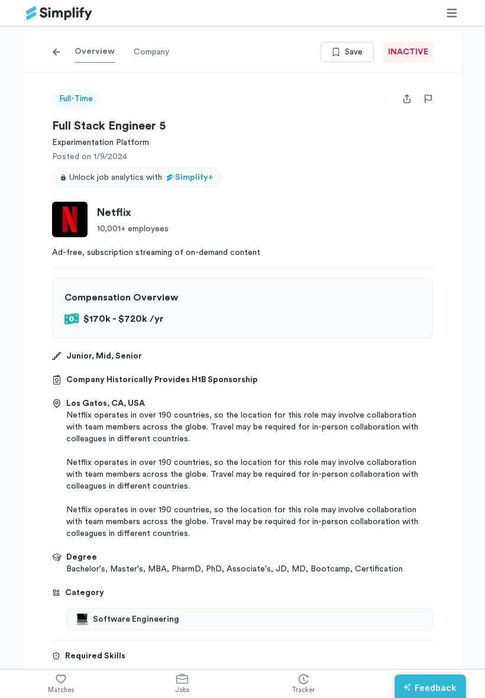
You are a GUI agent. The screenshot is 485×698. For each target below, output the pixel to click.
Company (151, 52)
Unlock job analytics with (141, 177)
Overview (95, 51)
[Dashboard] (59, 13)
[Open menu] (451, 13)
